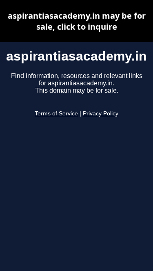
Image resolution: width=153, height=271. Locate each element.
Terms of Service (56, 114)
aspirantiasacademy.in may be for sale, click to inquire (77, 21)
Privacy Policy (100, 114)
